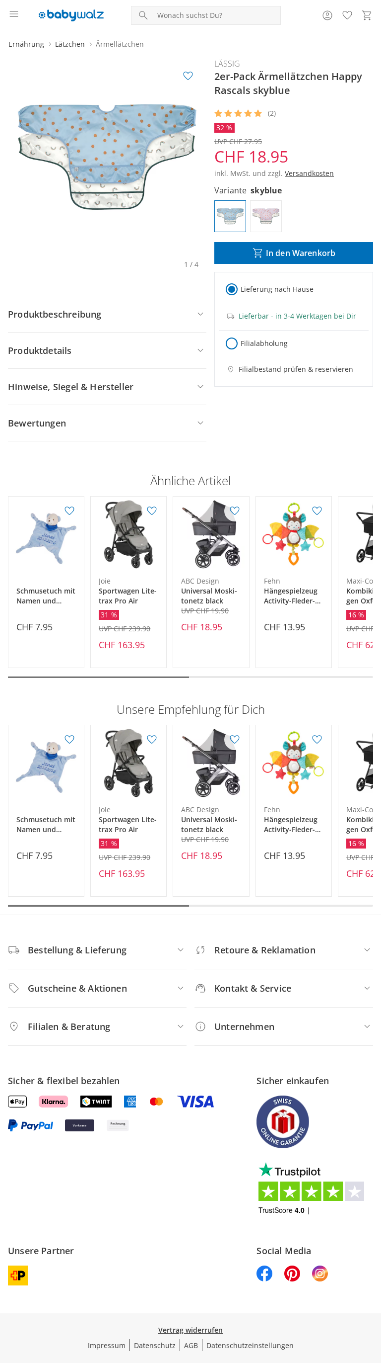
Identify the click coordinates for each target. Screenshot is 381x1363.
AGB (191, 1345)
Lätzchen (70, 44)
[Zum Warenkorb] (367, 15)
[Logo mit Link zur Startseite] (71, 15)
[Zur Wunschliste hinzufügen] (188, 76)
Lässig (227, 63)
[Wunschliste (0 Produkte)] (347, 15)
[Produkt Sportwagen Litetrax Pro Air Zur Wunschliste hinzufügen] (151, 511)
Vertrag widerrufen (190, 1330)
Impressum (107, 1345)
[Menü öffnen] (14, 15)
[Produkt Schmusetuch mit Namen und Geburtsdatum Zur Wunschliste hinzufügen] (69, 511)
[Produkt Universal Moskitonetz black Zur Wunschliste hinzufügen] (234, 511)
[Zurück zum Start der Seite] (371, 1293)
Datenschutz (155, 1345)
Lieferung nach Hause (277, 289)
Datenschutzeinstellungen (250, 1345)
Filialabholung (264, 343)
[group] (107, 157)
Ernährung (26, 44)
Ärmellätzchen (120, 44)
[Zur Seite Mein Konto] (327, 15)
